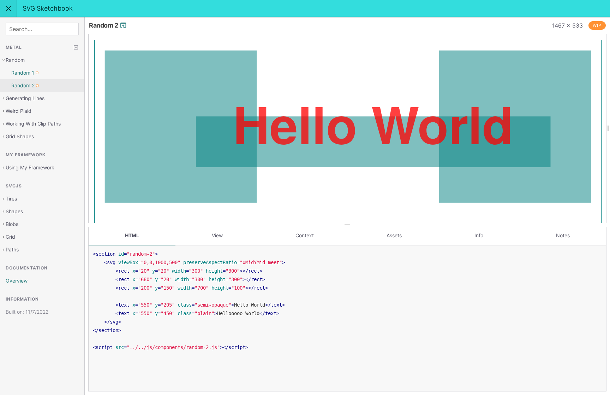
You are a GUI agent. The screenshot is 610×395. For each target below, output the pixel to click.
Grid (10, 237)
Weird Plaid (18, 111)
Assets (394, 235)
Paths (12, 249)
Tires (11, 199)
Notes (563, 235)
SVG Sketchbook (48, 8)
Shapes (14, 211)
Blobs (12, 224)
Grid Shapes (20, 136)
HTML (132, 235)
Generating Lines (25, 98)
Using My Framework (30, 167)
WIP (597, 25)
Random (15, 60)
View (217, 235)
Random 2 (104, 25)
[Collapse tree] (76, 47)
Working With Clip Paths (33, 124)
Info (478, 235)
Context (304, 235)
